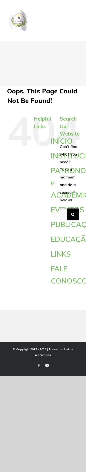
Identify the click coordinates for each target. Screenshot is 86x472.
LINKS (61, 254)
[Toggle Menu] (75, 24)
